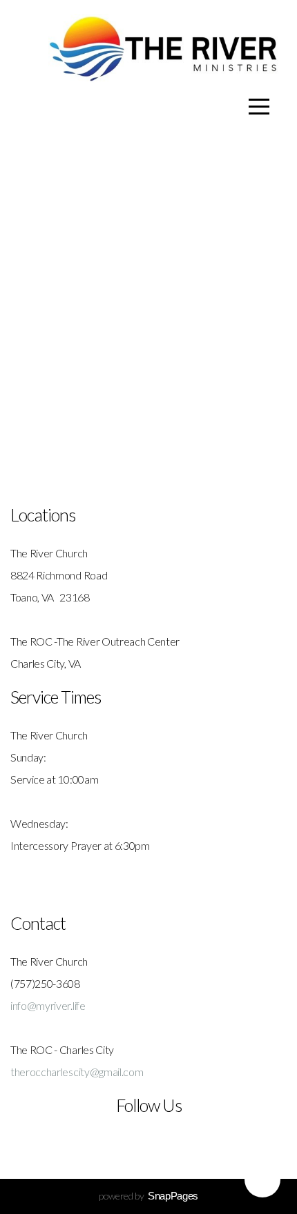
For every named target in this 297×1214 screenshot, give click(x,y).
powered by (148, 1196)
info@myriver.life (48, 1005)
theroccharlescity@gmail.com (76, 1071)
